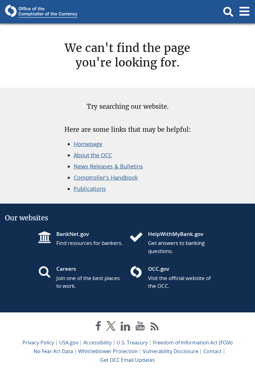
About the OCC (93, 155)
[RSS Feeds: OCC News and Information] (155, 327)
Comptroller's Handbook (106, 177)
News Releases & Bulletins (108, 166)
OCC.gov (158, 268)
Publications (90, 188)
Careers (66, 268)
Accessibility (97, 342)
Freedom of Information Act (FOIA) (193, 342)
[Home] (138, 238)
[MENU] (244, 11)
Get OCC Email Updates (127, 360)
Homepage (88, 144)
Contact (212, 351)
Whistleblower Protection (108, 351)
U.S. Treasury (132, 342)
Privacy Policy (38, 342)
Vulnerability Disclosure (170, 351)
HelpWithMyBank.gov (175, 233)
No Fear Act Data (53, 351)
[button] (228, 11)
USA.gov (68, 342)
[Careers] (47, 272)
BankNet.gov (72, 233)
